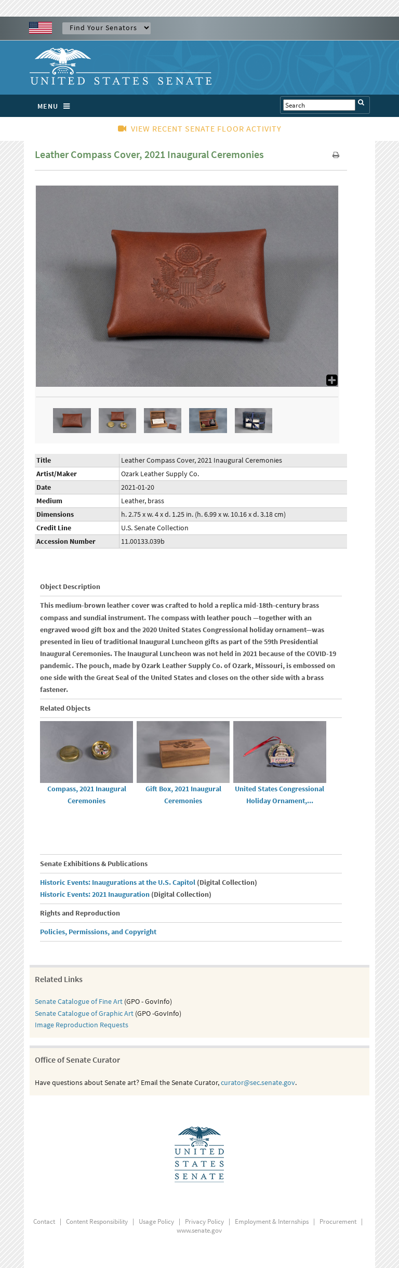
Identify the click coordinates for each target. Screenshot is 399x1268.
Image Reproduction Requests (81, 1024)
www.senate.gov (199, 1230)
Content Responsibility (97, 1221)
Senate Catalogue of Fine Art (79, 1001)
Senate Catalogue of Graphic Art (84, 1013)
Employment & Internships (272, 1221)
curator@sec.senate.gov (258, 1082)
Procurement (338, 1221)
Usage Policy (156, 1221)
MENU (47, 106)
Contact (44, 1221)
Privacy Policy (204, 1221)
